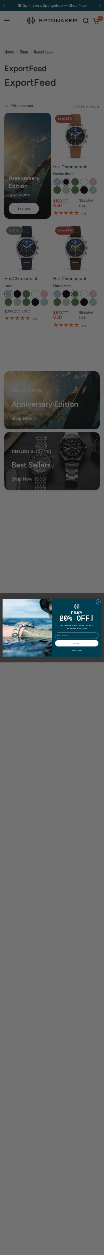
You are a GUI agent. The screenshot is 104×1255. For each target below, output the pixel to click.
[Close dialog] (98, 602)
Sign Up (76, 643)
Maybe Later (77, 650)
